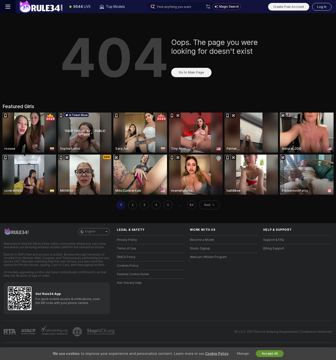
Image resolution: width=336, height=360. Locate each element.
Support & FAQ (273, 240)
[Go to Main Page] (40, 6)
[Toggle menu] (8, 6)
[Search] (208, 6)
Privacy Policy (127, 240)
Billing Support (273, 248)
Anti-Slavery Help (129, 283)
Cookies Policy (127, 265)
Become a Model (202, 240)
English (90, 231)
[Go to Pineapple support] (78, 331)
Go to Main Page (191, 72)
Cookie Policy (216, 354)
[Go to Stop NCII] (101, 332)
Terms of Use (126, 248)
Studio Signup (200, 248)
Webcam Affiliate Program (208, 257)
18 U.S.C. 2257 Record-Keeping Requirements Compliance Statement (283, 331)
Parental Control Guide (133, 274)
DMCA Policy (126, 257)
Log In (321, 7)
